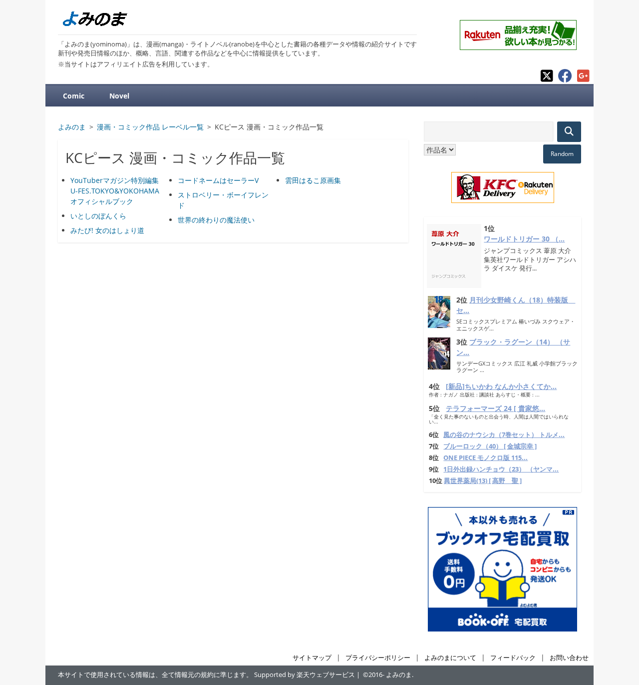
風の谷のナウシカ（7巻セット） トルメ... (504, 434)
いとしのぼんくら (98, 215)
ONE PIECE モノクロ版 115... (485, 458)
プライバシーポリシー (377, 658)
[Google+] (583, 80)
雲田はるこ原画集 (313, 180)
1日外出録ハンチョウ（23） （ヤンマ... (501, 469)
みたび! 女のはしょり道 (107, 230)
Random (562, 154)
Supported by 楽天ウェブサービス (304, 674)
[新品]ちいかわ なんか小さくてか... (501, 386)
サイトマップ (312, 658)
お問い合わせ (569, 658)
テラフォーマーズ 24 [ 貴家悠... (495, 408)
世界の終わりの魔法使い (216, 219)
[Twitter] (547, 80)
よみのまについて (450, 658)
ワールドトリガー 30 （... (524, 239)
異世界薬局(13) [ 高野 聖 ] (483, 480)
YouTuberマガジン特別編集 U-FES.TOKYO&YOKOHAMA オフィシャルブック (114, 191)
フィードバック (513, 658)
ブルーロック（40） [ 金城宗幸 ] (490, 446)
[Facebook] (565, 80)
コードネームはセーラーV (218, 180)
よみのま (399, 674)
